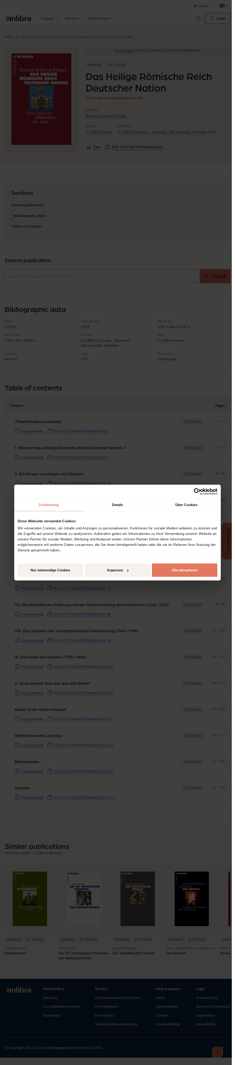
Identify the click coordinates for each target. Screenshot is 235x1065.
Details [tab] (117, 504)
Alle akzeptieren (185, 570)
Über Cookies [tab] (186, 504)
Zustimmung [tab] (49, 504)
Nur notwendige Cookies (50, 570)
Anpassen (115, 570)
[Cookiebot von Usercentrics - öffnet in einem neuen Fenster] (197, 491)
